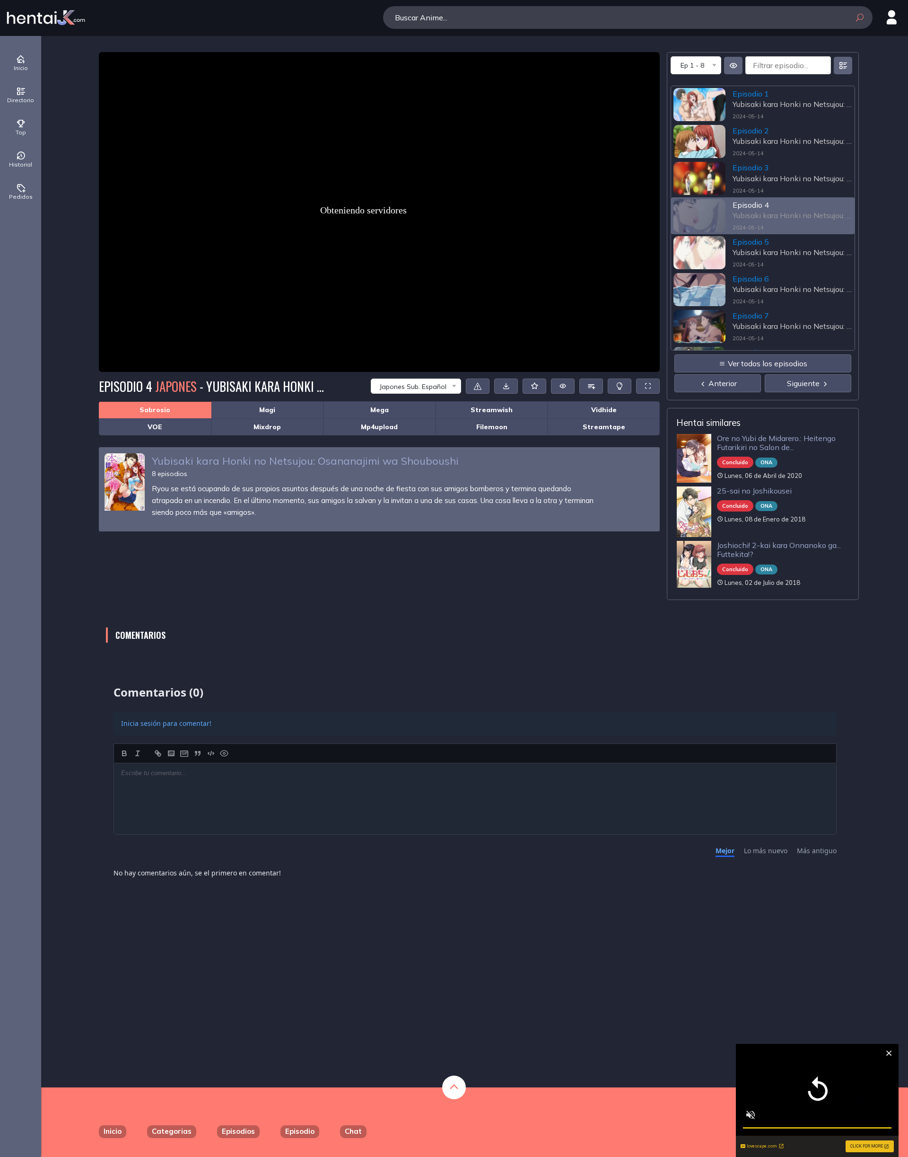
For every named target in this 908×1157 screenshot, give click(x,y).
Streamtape (604, 427)
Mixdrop (267, 427)
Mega (379, 410)
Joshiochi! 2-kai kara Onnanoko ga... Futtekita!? (779, 549)
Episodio (299, 1131)
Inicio (113, 1131)
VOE (155, 427)
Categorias (172, 1131)
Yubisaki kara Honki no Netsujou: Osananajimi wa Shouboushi (305, 461)
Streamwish (492, 410)
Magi (267, 410)
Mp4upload (379, 427)
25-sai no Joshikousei (754, 490)
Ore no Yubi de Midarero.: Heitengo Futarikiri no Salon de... (776, 442)
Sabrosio (155, 410)
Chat (353, 1131)
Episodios (238, 1131)
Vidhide (604, 410)
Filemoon (491, 427)
